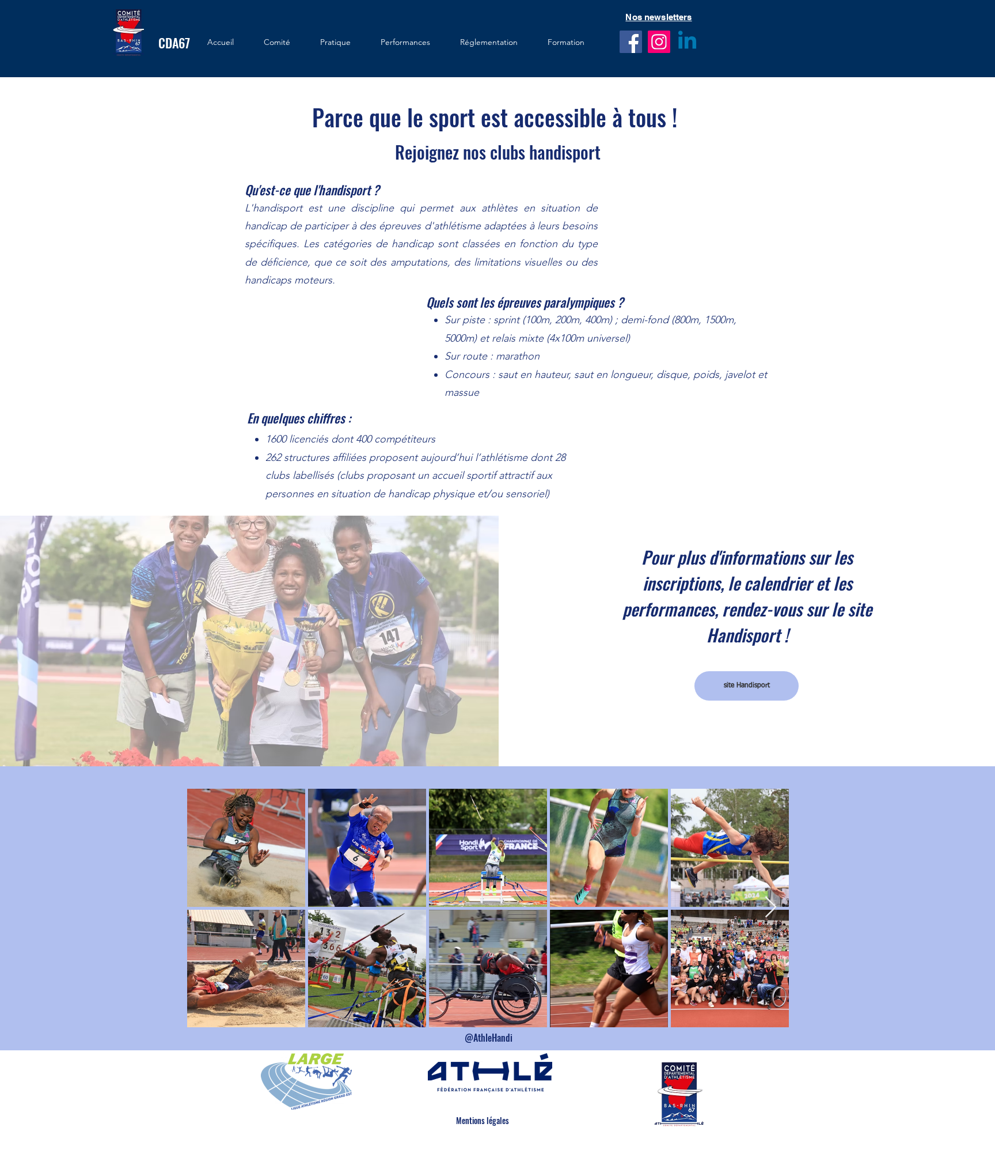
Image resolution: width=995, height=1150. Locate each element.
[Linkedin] (687, 42)
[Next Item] (770, 907)
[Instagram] (659, 42)
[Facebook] (631, 42)
